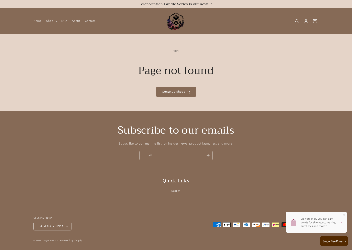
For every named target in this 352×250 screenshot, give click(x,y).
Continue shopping (176, 91)
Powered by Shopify (71, 240)
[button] (51, 21)
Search (176, 191)
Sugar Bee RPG (51, 240)
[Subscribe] (208, 155)
